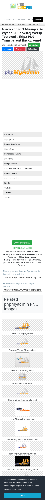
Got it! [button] (22, 496)
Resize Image (33, 24)
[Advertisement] (22, 104)
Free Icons (21, 24)
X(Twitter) (33, 49)
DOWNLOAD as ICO (22, 248)
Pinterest (19, 49)
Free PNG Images (8, 24)
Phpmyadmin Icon (11, 139)
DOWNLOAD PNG (22, 242)
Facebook (7, 49)
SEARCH (38, 19)
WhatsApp (34, 45)
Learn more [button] (17, 489)
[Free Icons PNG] (21, 5)
